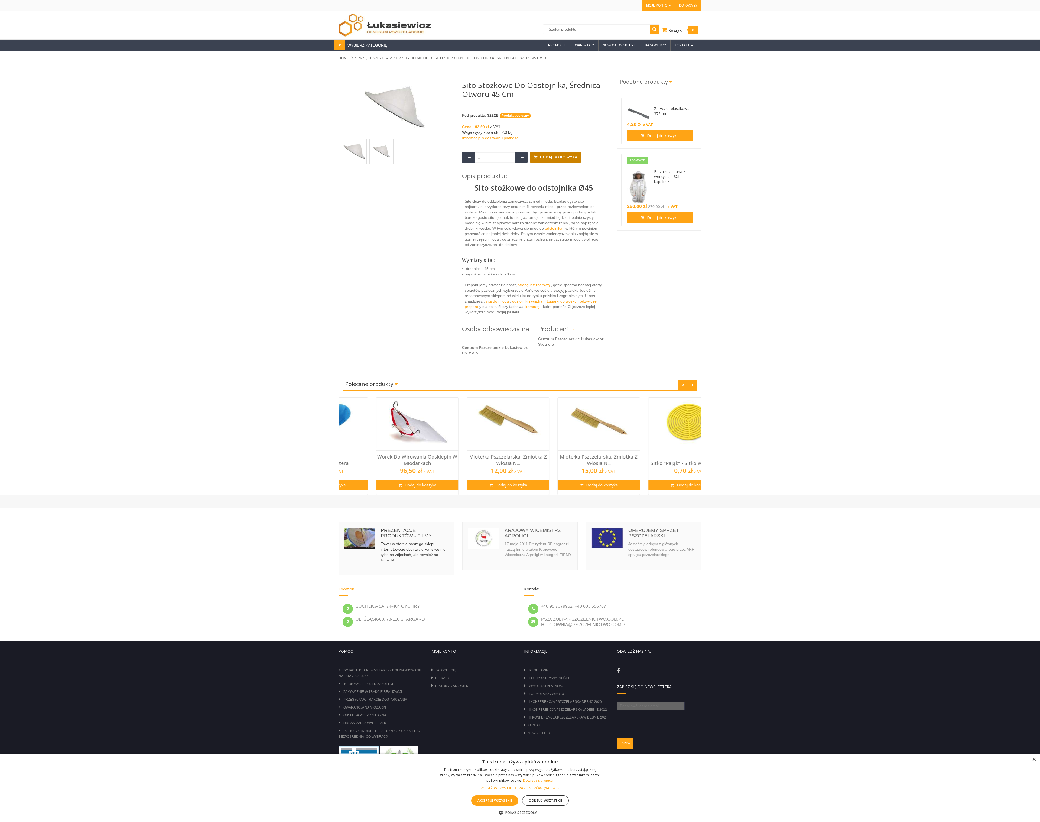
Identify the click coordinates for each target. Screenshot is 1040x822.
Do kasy (686, 5)
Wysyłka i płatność (546, 686)
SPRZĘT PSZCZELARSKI (376, 58)
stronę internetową (534, 285)
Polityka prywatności (549, 678)
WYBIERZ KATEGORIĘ (366, 45)
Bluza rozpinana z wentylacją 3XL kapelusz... (669, 176)
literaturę (532, 306)
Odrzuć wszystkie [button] (545, 800)
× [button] (1034, 760)
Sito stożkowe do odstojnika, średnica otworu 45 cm (488, 58)
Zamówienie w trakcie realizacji (372, 692)
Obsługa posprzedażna (364, 715)
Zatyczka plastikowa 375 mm (672, 111)
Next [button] (692, 385)
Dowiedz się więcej (538, 780)
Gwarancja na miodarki (364, 707)
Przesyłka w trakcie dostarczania (375, 699)
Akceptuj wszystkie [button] (494, 800)
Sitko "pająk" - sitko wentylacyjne (656, 463)
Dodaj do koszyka (558, 157)
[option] (384, 446)
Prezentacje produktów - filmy (406, 533)
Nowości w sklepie (619, 45)
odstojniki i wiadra (528, 301)
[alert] (520, 788)
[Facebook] (618, 670)
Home (344, 58)
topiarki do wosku (561, 301)
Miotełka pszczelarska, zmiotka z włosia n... (475, 459)
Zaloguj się (445, 670)
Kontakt (535, 725)
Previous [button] (683, 385)
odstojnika (553, 228)
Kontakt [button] (682, 45)
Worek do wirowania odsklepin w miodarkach (384, 459)
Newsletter (539, 733)
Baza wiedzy (655, 45)
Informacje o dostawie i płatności (490, 138)
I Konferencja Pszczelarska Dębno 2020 (565, 702)
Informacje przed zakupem (368, 684)
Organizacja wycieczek (364, 723)
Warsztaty (584, 45)
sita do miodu (498, 301)
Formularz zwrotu (546, 694)
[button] (520, 788)
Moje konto (657, 5)
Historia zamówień (452, 686)
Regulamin (538, 670)
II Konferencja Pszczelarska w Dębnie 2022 (568, 709)
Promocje (557, 45)
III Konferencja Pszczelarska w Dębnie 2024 (568, 717)
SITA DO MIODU (415, 58)
